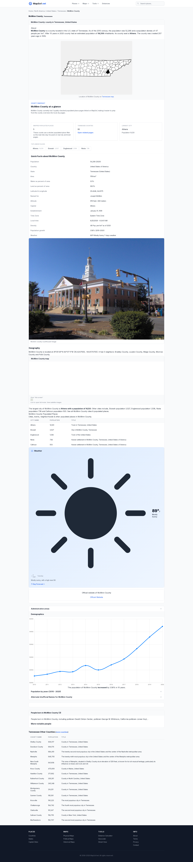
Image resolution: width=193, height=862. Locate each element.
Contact (136, 845)
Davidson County (36, 747)
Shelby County (35, 742)
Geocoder (102, 839)
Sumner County (36, 795)
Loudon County (135, 352)
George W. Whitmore (110, 719)
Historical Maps (69, 842)
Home (31, 11)
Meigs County (149, 352)
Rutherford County (37, 778)
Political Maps (68, 839)
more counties (62, 732)
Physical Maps (68, 836)
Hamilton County (36, 774)
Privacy (136, 842)
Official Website (96, 597)
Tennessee (62, 11)
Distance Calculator (105, 836)
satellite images (56, 402)
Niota (158, 408)
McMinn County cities (82, 411)
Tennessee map (108, 97)
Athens (125, 129)
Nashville (33, 752)
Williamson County (37, 783)
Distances (106, 3)
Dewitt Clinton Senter (84, 719)
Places (74, 3)
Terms (135, 839)
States (31, 839)
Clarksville (34, 810)
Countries (32, 836)
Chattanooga (35, 805)
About (135, 836)
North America (39, 11)
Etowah (112, 408)
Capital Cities (33, 842)
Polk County (44, 354)
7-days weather (110, 235)
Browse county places (96, 118)
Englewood (136, 408)
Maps (85, 3)
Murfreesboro (35, 820)
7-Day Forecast (37, 584)
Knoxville (33, 800)
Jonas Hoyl (142, 719)
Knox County (35, 769)
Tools (94, 3)
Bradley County (121, 352)
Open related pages (85, 133)
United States (51, 11)
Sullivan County (36, 815)
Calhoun (49, 411)
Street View (102, 842)
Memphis (33, 757)
